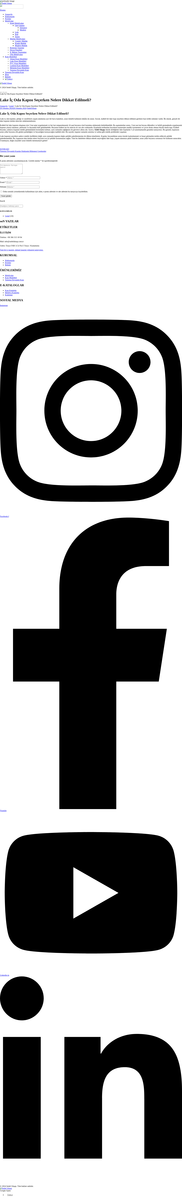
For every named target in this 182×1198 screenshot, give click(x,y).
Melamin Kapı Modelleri (19, 68)
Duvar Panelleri (16, 50)
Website (3, 187)
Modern (23, 30)
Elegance (23, 28)
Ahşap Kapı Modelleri (18, 59)
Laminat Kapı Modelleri (19, 66)
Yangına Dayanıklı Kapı (19, 70)
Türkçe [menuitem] (10, 1195)
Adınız (3, 178)
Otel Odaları (20, 25)
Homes (3, 10)
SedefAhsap (32, 108)
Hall (16, 34)
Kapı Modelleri (11, 57)
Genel (11, 106)
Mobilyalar (9, 21)
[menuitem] (9, 79)
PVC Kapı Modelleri (18, 63)
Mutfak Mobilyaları (17, 39)
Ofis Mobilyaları (16, 54)
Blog (7, 74)
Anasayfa (8, 14)
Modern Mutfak (21, 45)
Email (3, 182)
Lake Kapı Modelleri (18, 61)
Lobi (17, 32)
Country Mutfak (21, 41)
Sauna (17, 37)
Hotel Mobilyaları (17, 23)
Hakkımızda (9, 16)
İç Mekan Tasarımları (18, 52)
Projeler (8, 19)
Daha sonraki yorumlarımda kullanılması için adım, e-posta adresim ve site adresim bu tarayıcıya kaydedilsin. (45, 191)
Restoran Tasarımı (17, 48)
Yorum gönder (6, 196)
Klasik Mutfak (20, 43)
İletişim (8, 77)
